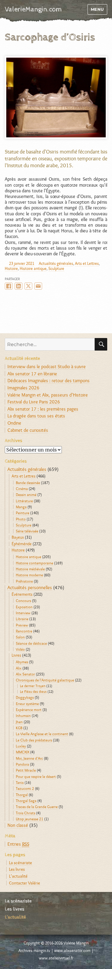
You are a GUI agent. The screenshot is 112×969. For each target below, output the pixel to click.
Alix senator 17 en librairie (32, 374)
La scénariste (20, 862)
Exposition (24, 606)
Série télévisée (27, 531)
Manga (21, 506)
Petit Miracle (26, 770)
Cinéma (22, 488)
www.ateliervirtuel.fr (56, 958)
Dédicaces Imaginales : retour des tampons (48, 380)
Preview (22, 625)
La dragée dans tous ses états (36, 416)
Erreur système (27, 703)
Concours (23, 600)
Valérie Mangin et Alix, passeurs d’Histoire (47, 395)
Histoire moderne (29, 574)
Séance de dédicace (31, 643)
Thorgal (22, 794)
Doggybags (25, 697)
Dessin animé (26, 494)
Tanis (20, 782)
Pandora (22, 764)
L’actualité (18, 876)
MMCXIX (22, 752)
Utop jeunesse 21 (29, 818)
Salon (20, 637)
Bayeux (18, 537)
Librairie (22, 618)
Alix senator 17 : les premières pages (42, 409)
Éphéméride (22, 543)
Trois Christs (25, 812)
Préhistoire (24, 581)
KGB (19, 727)
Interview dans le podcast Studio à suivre (46, 366)
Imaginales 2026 (23, 388)
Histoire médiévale (30, 568)
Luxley (21, 746)
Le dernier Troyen (32, 686)
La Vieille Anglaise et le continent (42, 733)
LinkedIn (18, 286)
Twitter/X (28, 286)
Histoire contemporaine (34, 562)
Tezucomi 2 (25, 788)
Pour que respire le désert (36, 776)
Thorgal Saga (26, 800)
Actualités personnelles (29, 587)
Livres (16, 655)
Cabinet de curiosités (27, 430)
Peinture (22, 512)
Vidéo (20, 649)
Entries (18, 844)
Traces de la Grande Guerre (37, 806)
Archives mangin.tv (34, 950)
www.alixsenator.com (72, 950)
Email (38, 286)
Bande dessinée (28, 482)
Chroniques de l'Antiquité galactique (45, 680)
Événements (22, 594)
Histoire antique (33, 268)
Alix (19, 668)
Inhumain (23, 715)
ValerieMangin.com (33, 9)
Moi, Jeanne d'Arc (29, 758)
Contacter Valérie (24, 883)
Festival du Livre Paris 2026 (33, 402)
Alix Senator (25, 674)
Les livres (17, 869)
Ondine (14, 423)
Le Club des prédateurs (34, 740)
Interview (23, 612)
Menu (97, 9)
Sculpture (56, 268)
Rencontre (24, 631)
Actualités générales (56, 263)
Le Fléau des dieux (33, 691)
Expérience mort (29, 709)
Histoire (11, 268)
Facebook (9, 286)
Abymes (22, 661)
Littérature (24, 500)
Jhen (19, 721)
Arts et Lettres (87, 263)
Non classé (17, 825)
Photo (21, 519)
